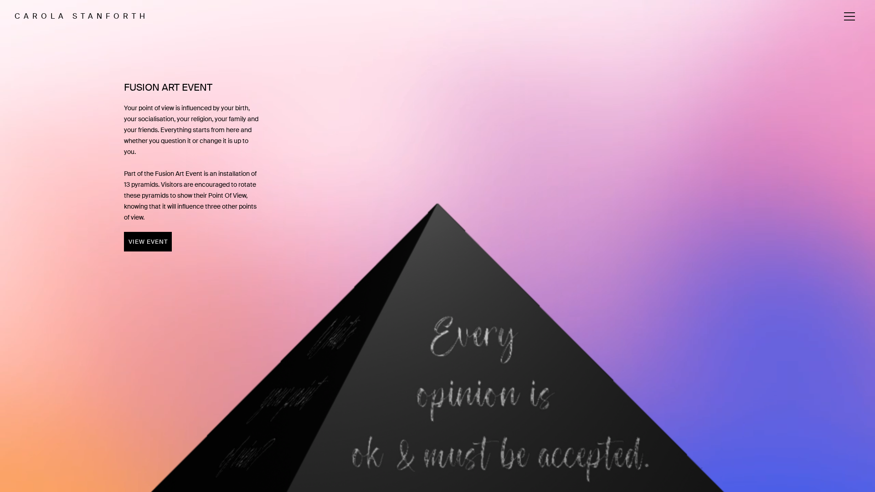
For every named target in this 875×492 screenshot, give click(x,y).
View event (148, 242)
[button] (849, 16)
